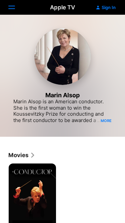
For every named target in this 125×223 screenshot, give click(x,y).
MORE (106, 120)
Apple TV (62, 7)
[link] (21, 155)
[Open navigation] (15, 7)
